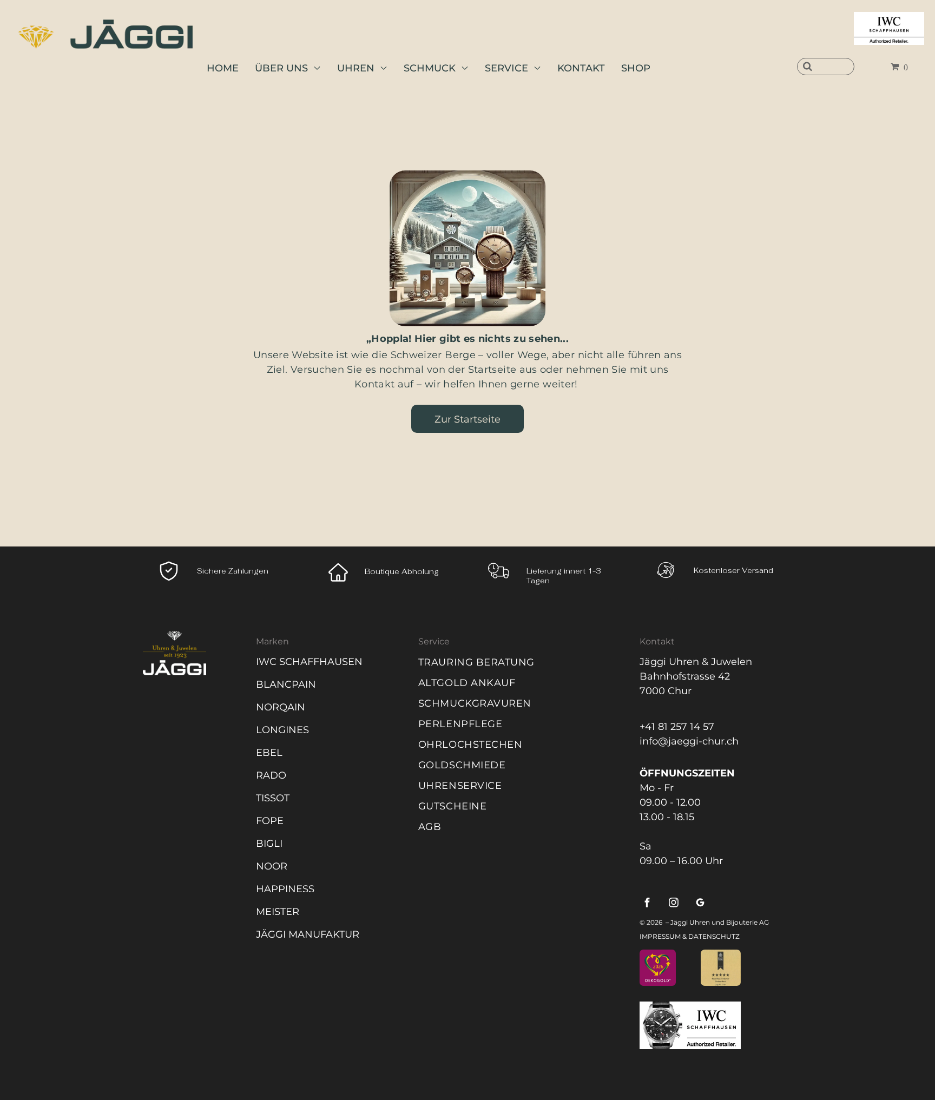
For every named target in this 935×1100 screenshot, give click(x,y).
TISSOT (272, 798)
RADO (271, 775)
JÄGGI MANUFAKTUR (307, 934)
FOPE (270, 821)
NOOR (271, 866)
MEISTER (277, 912)
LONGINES (282, 730)
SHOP (635, 68)
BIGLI (269, 843)
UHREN (355, 68)
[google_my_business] (700, 904)
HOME (223, 68)
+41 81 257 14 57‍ (677, 727)
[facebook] (647, 904)
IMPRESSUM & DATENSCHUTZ (690, 936)
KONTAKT (581, 68)
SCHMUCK (430, 68)
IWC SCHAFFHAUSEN (309, 662)
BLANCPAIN (286, 684)
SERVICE (506, 68)
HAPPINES (282, 889)
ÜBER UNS (281, 68)
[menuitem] (517, 662)
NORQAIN (280, 707)
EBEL (269, 753)
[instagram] (673, 904)
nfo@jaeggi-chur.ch (690, 741)
